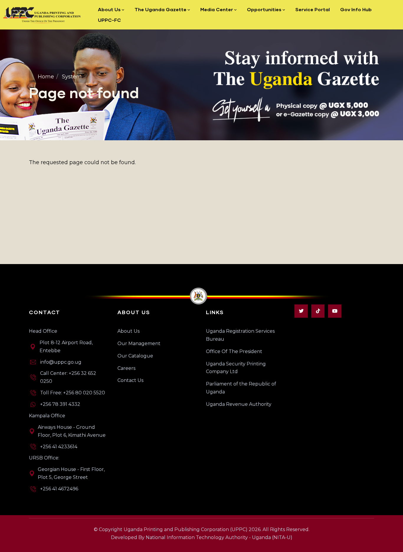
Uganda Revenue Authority (238, 404)
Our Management (138, 343)
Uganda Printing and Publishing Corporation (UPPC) (186, 529)
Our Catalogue (135, 356)
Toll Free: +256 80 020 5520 (72, 393)
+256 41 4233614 (58, 446)
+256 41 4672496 (59, 489)
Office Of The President (234, 351)
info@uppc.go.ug (60, 362)
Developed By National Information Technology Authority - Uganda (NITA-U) (201, 537)
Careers (126, 368)
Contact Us (130, 380)
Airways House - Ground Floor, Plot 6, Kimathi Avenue (72, 431)
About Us (128, 331)
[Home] (42, 14)
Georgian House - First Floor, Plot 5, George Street (71, 473)
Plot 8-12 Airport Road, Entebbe (66, 346)
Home (46, 76)
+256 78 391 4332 (60, 404)
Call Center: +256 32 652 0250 (68, 377)
